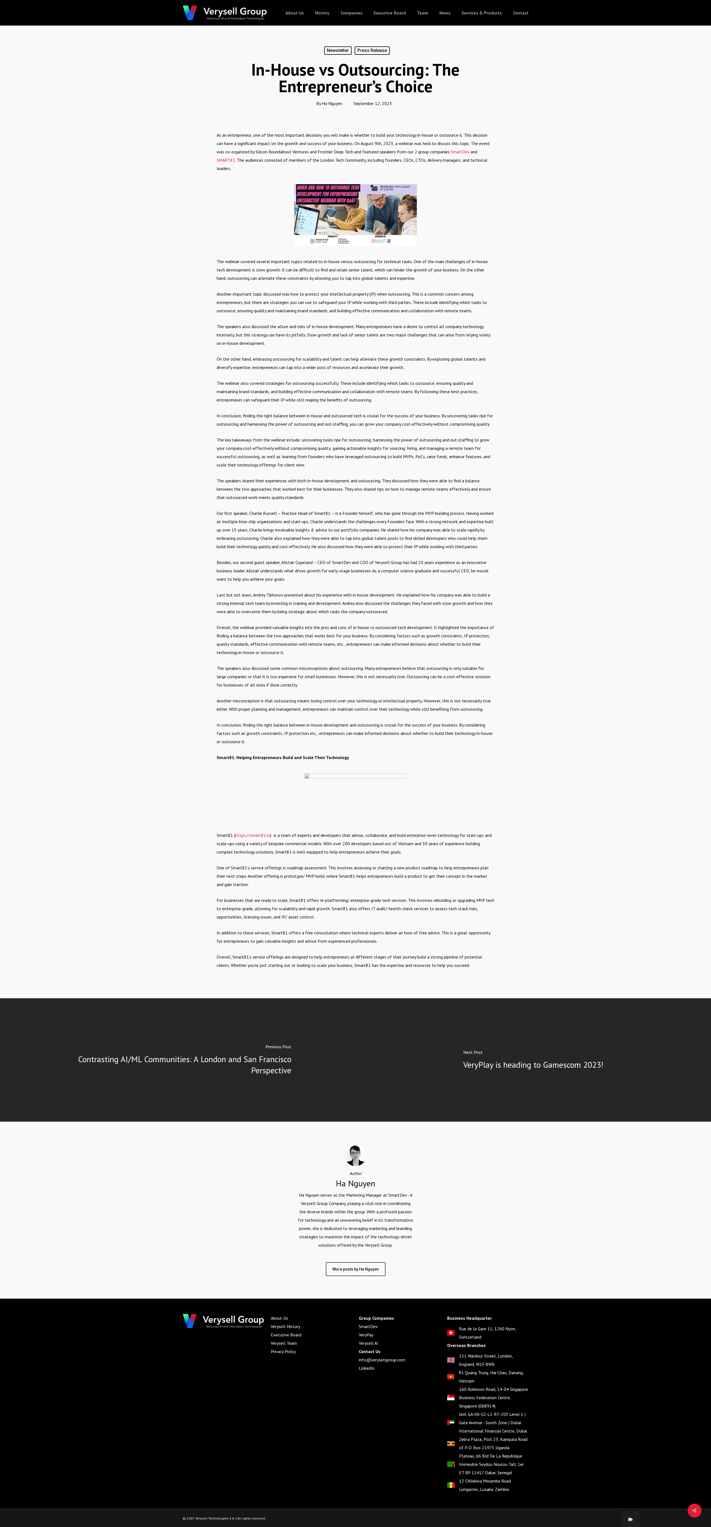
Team (422, 13)
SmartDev (460, 151)
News (444, 13)
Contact (521, 13)
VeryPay (366, 1335)
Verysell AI (368, 1343)
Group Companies (376, 1318)
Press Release (372, 50)
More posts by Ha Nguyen (355, 1269)
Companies (351, 13)
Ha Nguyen (332, 103)
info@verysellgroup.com (382, 1360)
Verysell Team (284, 1343)
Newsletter (338, 50)
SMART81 (226, 160)
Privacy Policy (283, 1351)
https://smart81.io (252, 835)
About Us (295, 13)
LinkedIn (366, 1368)
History (322, 13)
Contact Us (369, 1351)
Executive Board (390, 13)
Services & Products (482, 13)
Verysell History (285, 1326)
